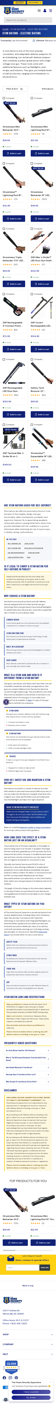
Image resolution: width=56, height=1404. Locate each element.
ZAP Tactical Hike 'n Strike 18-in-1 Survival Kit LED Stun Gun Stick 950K (14, 458)
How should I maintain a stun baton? (19, 1067)
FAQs (28, 557)
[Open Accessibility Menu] (6, 702)
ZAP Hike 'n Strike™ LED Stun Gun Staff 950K (41, 260)
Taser (29, 700)
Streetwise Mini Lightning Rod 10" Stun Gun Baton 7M (41, 130)
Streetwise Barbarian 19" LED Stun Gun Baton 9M (41, 195)
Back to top (28, 1285)
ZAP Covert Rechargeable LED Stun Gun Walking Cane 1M (40, 327)
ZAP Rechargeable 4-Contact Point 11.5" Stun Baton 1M (13, 325)
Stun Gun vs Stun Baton (33, 548)
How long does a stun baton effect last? (21, 1074)
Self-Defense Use (14, 543)
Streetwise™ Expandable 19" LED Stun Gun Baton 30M (42, 456)
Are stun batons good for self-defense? (20, 1050)
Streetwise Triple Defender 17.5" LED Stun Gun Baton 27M (14, 260)
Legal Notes (29, 543)
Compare (10, 98)
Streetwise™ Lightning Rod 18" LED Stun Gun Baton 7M (13, 197)
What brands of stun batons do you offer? (21, 1081)
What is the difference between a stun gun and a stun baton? (26, 1059)
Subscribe (45, 1268)
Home (5, 29)
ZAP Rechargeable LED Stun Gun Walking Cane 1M (12, 391)
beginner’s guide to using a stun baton (35, 827)
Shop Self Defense (33, 2)
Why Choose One (14, 548)
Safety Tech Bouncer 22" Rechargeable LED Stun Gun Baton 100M (40, 394)
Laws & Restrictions (15, 557)
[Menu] (39, 11)
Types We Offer (34, 553)
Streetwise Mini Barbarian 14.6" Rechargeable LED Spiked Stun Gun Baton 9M (12, 133)
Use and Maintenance (16, 553)
